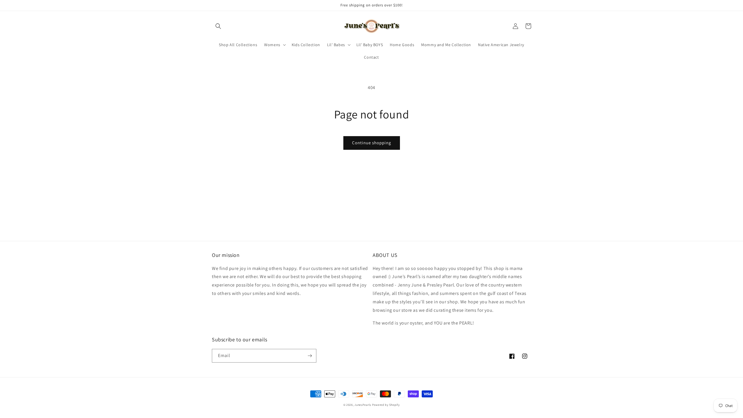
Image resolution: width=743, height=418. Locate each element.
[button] (218, 26)
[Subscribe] (309, 356)
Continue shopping (371, 142)
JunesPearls (362, 405)
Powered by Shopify (386, 405)
